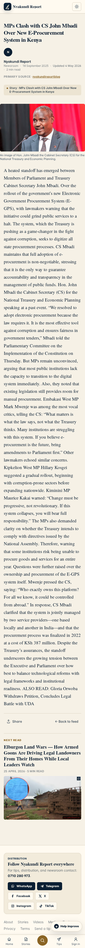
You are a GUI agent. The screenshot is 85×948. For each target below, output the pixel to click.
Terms (25, 929)
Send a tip (42, 929)
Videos (38, 922)
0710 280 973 (19, 876)
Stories (23, 922)
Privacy (10, 929)
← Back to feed (66, 721)
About (8, 922)
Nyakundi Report (17, 61)
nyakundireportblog (46, 76)
